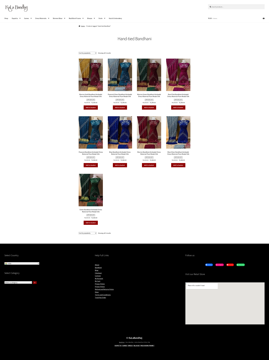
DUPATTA (118, 345)
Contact (98, 276)
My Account (99, 278)
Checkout (98, 273)
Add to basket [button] (91, 107)
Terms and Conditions (103, 295)
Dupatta (15, 18)
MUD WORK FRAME (147, 345)
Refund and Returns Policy (104, 289)
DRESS (130, 345)
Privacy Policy (100, 284)
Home (83, 26)
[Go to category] (35, 282)
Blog (96, 270)
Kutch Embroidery (115, 18)
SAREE (124, 345)
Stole (100, 18)
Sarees (26, 18)
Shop (6, 18)
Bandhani (98, 267)
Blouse (89, 18)
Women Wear (57, 18)
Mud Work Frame (75, 18)
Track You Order (100, 297)
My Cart (97, 281)
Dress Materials (40, 18)
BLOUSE (137, 345)
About (97, 265)
